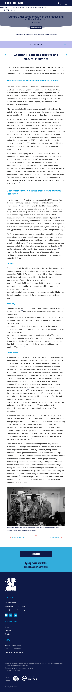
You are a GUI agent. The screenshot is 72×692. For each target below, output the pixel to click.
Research (8, 627)
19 (24, 347)
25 (19, 476)
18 (22, 311)
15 (26, 242)
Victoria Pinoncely (34, 34)
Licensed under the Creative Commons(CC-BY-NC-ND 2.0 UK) (19, 669)
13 (59, 217)
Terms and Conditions (13, 649)
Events (7, 634)
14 (7, 239)
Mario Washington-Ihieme (48, 34)
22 (16, 410)
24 (15, 452)
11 (20, 205)
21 (28, 390)
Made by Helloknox (11, 687)
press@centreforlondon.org (15, 610)
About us (8, 630)
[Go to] (66, 55)
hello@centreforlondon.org (15, 606)
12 (50, 211)
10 (19, 183)
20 (7, 378)
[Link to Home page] (14, 3)
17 (22, 257)
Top (36, 537)
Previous (18, 537)
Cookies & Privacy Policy (14, 652)
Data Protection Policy (13, 645)
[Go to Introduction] (6, 55)
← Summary (36, 22)
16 (59, 248)
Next (55, 537)
